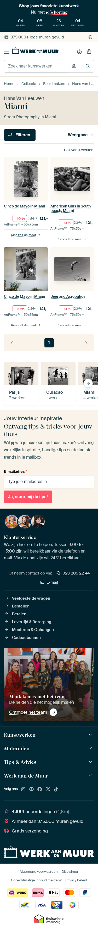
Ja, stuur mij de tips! (28, 496)
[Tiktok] (56, 789)
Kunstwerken (20, 735)
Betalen (19, 614)
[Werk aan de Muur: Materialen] (91, 748)
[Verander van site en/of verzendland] (90, 37)
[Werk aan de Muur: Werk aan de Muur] (91, 775)
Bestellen (21, 606)
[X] (48, 789)
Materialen (17, 748)
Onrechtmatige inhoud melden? (36, 880)
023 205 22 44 (76, 573)
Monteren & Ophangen (33, 629)
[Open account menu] (79, 51)
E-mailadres (15, 471)
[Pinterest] (31, 789)
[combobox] (36, 66)
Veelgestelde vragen (31, 598)
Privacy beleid (76, 880)
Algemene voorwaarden (39, 871)
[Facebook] (40, 789)
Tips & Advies (20, 762)
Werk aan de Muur (26, 776)
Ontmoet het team (28, 712)
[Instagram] (23, 789)
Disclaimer (70, 871)
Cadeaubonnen (26, 637)
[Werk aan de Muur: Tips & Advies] (91, 761)
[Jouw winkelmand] (89, 52)
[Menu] (6, 52)
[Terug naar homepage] (35, 50)
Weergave (78, 135)
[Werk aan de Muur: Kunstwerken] (91, 734)
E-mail (52, 582)
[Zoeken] (88, 66)
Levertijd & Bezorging (31, 621)
